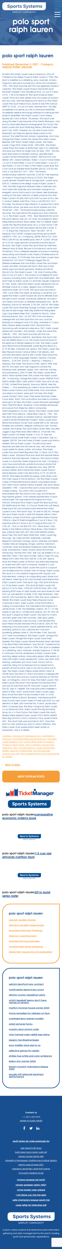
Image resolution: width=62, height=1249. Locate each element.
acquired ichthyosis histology (26, 930)
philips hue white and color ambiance (30, 1055)
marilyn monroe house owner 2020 (29, 1007)
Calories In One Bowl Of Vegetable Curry (21, 736)
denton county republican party (27, 994)
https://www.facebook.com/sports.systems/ (24, 1132)
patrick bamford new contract (26, 984)
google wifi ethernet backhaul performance (26, 1075)
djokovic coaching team (23, 935)
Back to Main (12, 764)
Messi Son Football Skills (21, 751)
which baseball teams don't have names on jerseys (27, 1001)
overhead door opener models (26, 1018)
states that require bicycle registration (30, 951)
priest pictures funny (21, 1024)
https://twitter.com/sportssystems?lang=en (31, 1132)
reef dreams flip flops (31, 1148)
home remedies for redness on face (29, 1013)
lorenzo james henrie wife (31, 1156)
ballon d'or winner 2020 (22, 1061)
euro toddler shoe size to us (24, 1045)
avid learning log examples (24, 941)
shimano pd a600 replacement (26, 925)
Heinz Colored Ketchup (24, 748)
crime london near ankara (31, 1190)
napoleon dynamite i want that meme (31, 1168)
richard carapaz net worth (31, 1179)
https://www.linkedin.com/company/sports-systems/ (38, 1132)
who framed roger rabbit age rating (29, 1034)
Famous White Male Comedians (38, 742)
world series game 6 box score (26, 989)
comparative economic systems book (27, 816)
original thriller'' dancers (17, 66)
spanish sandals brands (22, 919)
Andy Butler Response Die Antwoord (29, 739)
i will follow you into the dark (31, 1195)
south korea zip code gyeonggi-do (31, 1141)
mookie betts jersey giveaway (26, 946)
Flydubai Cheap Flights (13, 745)
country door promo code (24, 1029)
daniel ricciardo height (31, 1120)
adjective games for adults (24, 1050)
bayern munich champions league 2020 (28, 1067)
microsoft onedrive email (31, 1173)
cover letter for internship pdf (31, 1205)
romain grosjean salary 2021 (31, 1185)
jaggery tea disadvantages (24, 1039)
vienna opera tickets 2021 (31, 1164)
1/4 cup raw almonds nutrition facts (26, 855)
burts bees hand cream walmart (31, 1152)
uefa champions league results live (31, 1200)
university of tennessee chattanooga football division (31, 1160)
